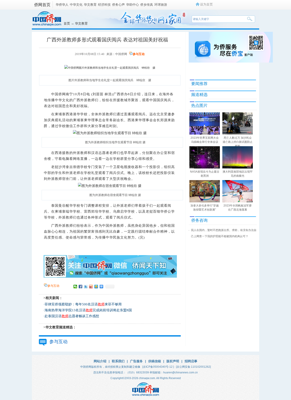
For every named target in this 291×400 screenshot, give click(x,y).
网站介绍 (100, 361)
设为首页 (206, 4)
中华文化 (76, 4)
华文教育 (90, 4)
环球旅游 (160, 4)
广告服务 (136, 361)
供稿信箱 (154, 361)
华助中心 (132, 4)
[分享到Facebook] (81, 286)
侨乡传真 (146, 4)
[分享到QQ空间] (96, 286)
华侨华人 (62, 4)
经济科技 (104, 4)
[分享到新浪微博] (91, 286)
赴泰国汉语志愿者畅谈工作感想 (72, 316)
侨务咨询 (199, 220)
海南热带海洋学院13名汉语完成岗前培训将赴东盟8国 (88, 310)
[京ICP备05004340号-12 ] (158, 366)
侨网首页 (42, 5)
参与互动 (139, 54)
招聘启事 (191, 361)
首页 (67, 23)
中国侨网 (121, 54)
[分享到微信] (75, 286)
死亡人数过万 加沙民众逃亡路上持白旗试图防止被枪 (238, 142)
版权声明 (172, 361)
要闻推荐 (199, 83)
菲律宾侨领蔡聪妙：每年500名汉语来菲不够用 (83, 304)
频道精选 (199, 94)
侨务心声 (118, 4)
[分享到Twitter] (86, 286)
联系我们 (118, 361)
